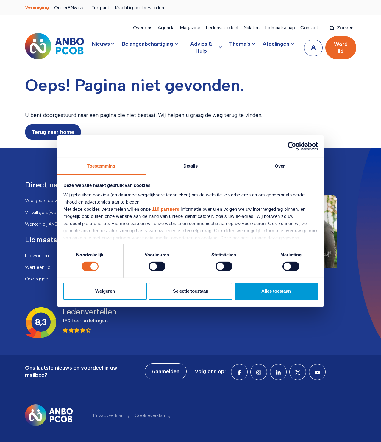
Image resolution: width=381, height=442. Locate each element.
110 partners (165, 208)
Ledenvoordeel (222, 27)
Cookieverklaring (153, 415)
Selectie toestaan (190, 291)
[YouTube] (317, 372)
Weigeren (105, 291)
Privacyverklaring (111, 415)
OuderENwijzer (70, 7)
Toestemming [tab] (101, 165)
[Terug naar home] (54, 46)
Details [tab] (190, 165)
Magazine (190, 27)
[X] (297, 372)
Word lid (341, 48)
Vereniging (37, 7)
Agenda (166, 27)
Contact (309, 27)
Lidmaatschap (280, 27)
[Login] (313, 48)
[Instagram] (258, 372)
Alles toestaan (276, 291)
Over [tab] (280, 165)
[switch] (157, 266)
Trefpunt (100, 7)
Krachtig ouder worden (139, 7)
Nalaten (251, 27)
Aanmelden (165, 371)
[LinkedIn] (278, 372)
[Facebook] (239, 372)
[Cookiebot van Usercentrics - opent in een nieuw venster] (292, 146)
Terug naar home (53, 132)
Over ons (142, 27)
